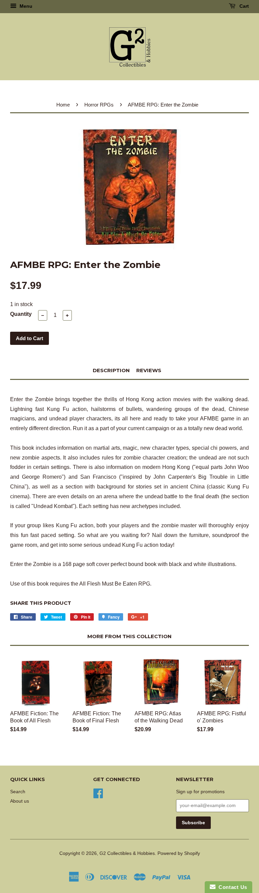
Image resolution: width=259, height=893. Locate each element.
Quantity (21, 314)
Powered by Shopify (178, 853)
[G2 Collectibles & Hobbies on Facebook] (98, 792)
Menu (25, 6)
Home (63, 105)
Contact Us (231, 887)
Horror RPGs (99, 105)
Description (111, 370)
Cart (243, 6)
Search (17, 791)
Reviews (148, 370)
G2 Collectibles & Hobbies (127, 853)
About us (19, 801)
